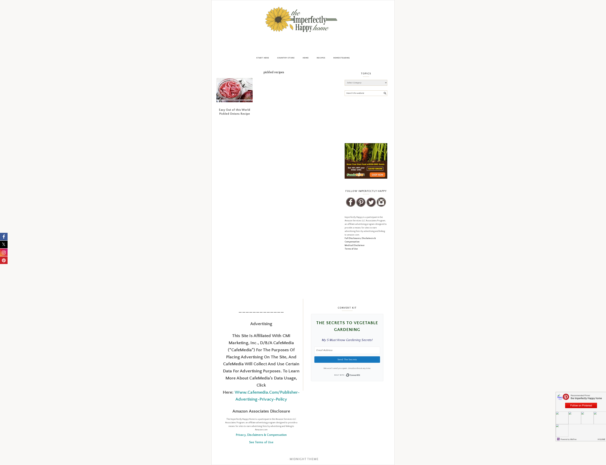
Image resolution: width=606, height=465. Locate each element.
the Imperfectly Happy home (303, 19)
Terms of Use (351, 249)
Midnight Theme (304, 459)
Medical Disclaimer (355, 245)
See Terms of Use (261, 442)
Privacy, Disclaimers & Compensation (261, 435)
